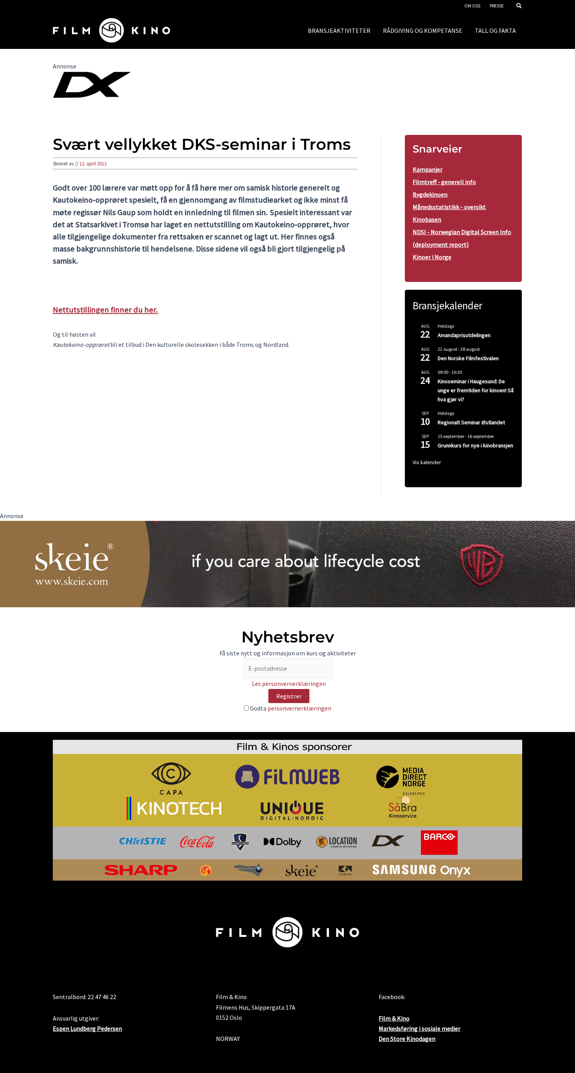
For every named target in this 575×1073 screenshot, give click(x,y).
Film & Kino (394, 1018)
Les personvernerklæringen (289, 683)
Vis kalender (427, 462)
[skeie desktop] (287, 563)
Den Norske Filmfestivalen (468, 358)
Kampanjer (427, 169)
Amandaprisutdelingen (464, 335)
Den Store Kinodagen (407, 1038)
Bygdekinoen (430, 194)
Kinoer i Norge (432, 257)
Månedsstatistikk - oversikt (449, 207)
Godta (290, 708)
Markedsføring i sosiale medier (419, 1028)
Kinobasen (427, 219)
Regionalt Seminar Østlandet (471, 422)
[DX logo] (92, 84)
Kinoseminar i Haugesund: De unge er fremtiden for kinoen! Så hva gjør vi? (476, 390)
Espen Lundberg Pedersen (87, 1028)
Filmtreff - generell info (444, 182)
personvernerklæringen (299, 708)
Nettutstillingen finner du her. (105, 310)
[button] (519, 6)
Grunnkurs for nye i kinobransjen (475, 445)
